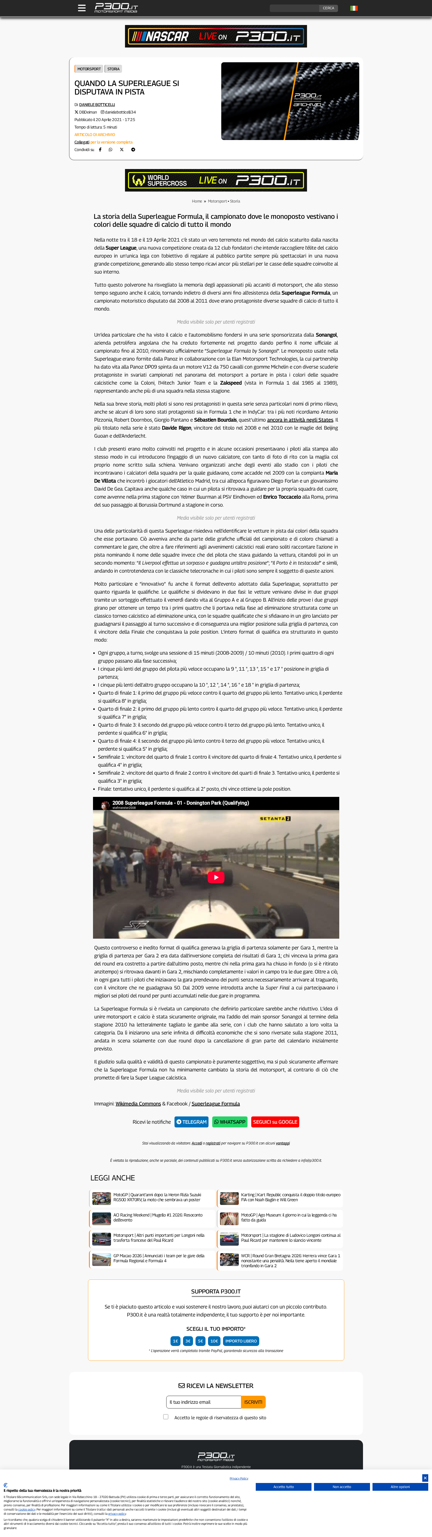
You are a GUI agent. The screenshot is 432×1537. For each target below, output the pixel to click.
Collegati (82, 142)
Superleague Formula (216, 1104)
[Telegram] (133, 150)
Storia (114, 69)
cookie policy (26, 1509)
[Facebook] (100, 150)
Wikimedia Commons (138, 1104)
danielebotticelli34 (120, 112)
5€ (200, 1341)
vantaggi (283, 1143)
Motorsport (89, 69)
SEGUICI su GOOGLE (275, 1122)
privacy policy (117, 1513)
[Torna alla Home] (216, 1462)
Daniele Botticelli (97, 104)
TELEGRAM (193, 1122)
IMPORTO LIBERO (241, 1341)
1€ (175, 1341)
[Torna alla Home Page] (113, 12)
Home (197, 201)
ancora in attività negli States (300, 420)
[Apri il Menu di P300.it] (82, 8)
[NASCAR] (216, 46)
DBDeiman (88, 112)
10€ (214, 1341)
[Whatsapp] (110, 150)
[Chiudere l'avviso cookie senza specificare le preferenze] (425, 1478)
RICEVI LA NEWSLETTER (219, 1385)
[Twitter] (122, 150)
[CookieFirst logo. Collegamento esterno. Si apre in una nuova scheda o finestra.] (6, 1485)
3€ (188, 1341)
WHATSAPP (232, 1122)
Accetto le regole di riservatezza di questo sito (220, 1417)
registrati (213, 1143)
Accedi (197, 1143)
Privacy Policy (239, 1478)
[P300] (216, 190)
